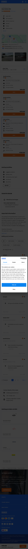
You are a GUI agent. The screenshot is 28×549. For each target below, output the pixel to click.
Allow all (14, 284)
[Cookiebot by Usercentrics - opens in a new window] (20, 258)
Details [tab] (14, 262)
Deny (14, 289)
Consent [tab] (5, 262)
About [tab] (22, 262)
